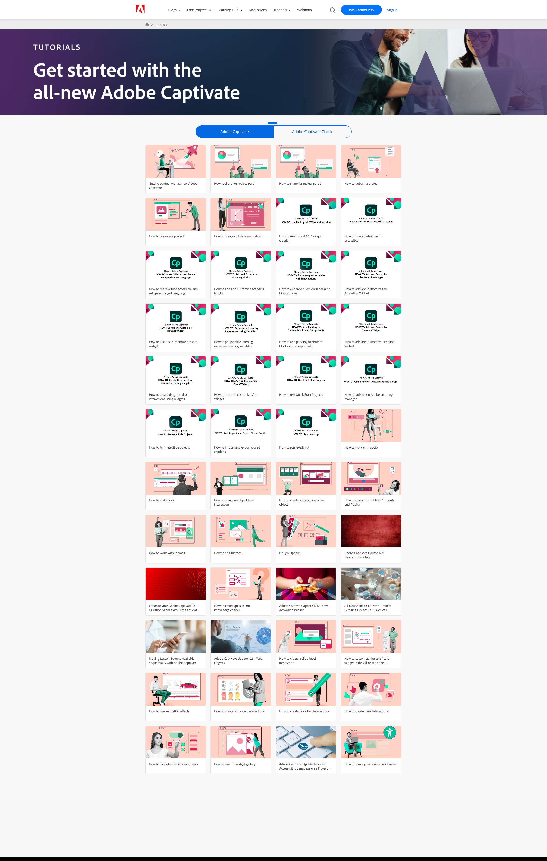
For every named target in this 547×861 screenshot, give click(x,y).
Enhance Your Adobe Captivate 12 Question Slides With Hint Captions (173, 607)
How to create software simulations (238, 236)
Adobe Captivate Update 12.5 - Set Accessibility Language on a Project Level (303, 768)
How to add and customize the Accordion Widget (365, 291)
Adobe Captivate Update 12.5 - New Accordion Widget (303, 607)
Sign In (392, 9)
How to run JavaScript (294, 447)
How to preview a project (166, 236)
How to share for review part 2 (300, 183)
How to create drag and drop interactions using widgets (168, 396)
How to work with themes (167, 553)
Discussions (258, 9)
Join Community (361, 9)
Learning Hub (229, 9)
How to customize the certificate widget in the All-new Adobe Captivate (366, 662)
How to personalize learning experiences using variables (233, 344)
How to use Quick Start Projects (301, 394)
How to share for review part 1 (235, 183)
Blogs (172, 9)
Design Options (289, 553)
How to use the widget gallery (235, 764)
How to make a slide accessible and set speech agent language (173, 291)
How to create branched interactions (304, 711)
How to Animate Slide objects (169, 447)
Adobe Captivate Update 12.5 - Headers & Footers (365, 555)
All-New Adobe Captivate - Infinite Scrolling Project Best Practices (367, 607)
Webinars (304, 9)
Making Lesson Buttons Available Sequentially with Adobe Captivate (173, 660)
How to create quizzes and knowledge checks (232, 607)
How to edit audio (161, 500)
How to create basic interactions (366, 711)
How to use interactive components (173, 764)
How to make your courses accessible (370, 764)
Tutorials (281, 9)
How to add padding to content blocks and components (300, 344)
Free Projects (197, 9)
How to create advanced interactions (239, 711)
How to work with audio (361, 447)
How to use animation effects (169, 711)
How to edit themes (227, 553)
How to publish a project (361, 183)
